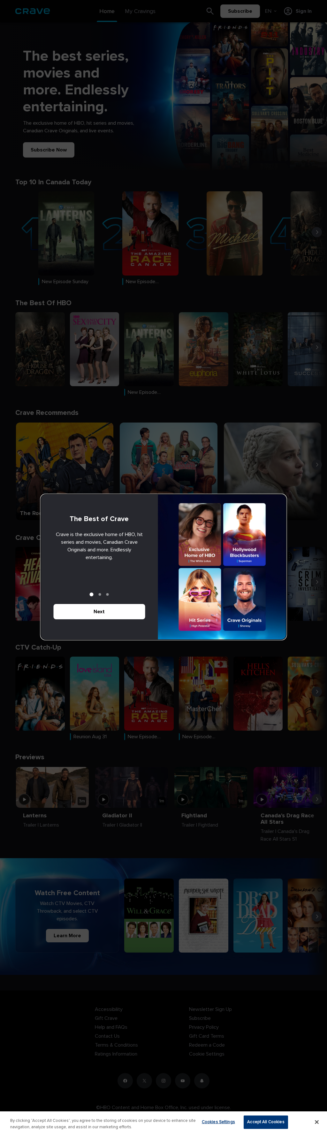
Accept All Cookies (265, 1121)
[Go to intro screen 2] (100, 594)
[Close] (317, 1122)
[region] (163, 1122)
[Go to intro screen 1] (92, 594)
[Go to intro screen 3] (107, 594)
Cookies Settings (218, 1121)
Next (99, 611)
